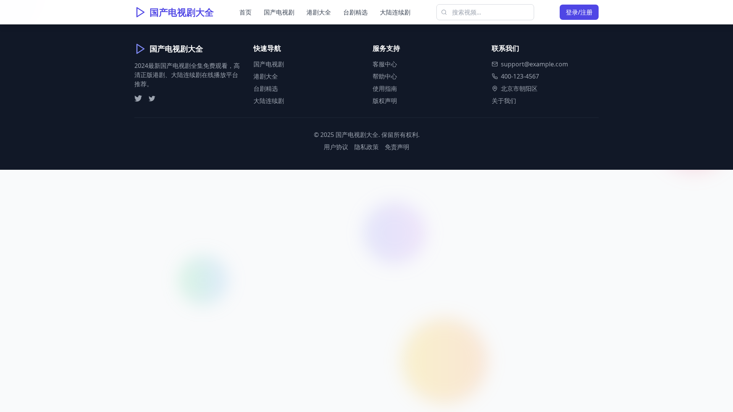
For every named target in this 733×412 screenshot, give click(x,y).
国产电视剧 (279, 12)
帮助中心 (385, 76)
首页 (245, 12)
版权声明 (385, 101)
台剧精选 (355, 12)
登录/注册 (579, 12)
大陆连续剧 (395, 12)
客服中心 (385, 64)
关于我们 (504, 101)
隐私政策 (366, 147)
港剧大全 (319, 12)
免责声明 (397, 147)
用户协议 (336, 147)
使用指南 (385, 88)
